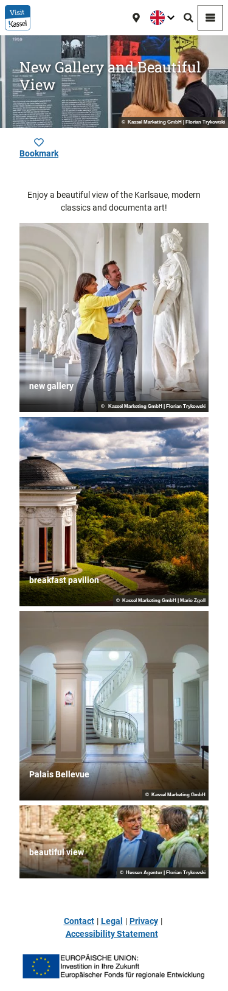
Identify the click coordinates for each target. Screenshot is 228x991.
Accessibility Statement (112, 934)
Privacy (144, 921)
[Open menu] (210, 17)
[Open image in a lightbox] (114, 966)
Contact (79, 921)
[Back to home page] (17, 17)
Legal (112, 921)
